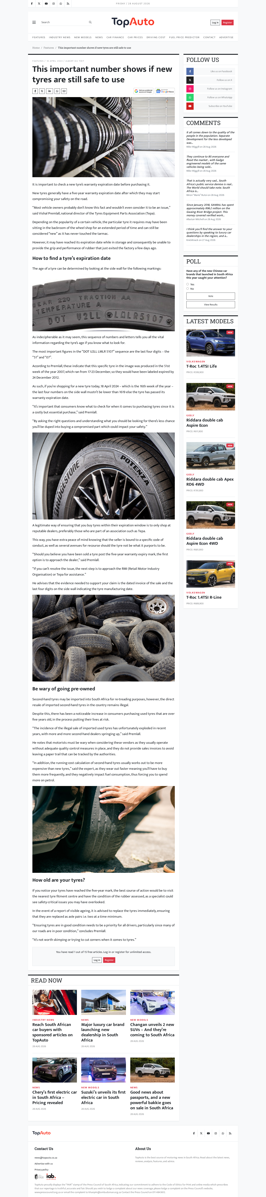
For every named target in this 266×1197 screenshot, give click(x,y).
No (192, 288)
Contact (209, 37)
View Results (211, 305)
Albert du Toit (75, 61)
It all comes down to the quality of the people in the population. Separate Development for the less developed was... (210, 137)
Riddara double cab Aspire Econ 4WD (204, 541)
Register (227, 22)
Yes (192, 284)
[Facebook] (31, 3)
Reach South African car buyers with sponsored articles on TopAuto (52, 1032)
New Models (83, 37)
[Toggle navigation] (34, 22)
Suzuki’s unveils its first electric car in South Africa (103, 1097)
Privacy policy (41, 1170)
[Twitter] (39, 3)
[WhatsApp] (60, 3)
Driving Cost (156, 37)
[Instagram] (53, 3)
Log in (215, 22)
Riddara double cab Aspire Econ (204, 423)
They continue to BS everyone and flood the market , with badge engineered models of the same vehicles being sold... (207, 162)
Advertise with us (44, 1164)
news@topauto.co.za (46, 1158)
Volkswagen (195, 361)
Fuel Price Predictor (184, 37)
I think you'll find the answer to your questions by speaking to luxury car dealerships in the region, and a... (209, 232)
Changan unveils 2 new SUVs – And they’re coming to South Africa (152, 1030)
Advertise (226, 37)
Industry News (60, 37)
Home (36, 47)
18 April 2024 (55, 61)
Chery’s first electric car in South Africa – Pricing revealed (54, 1097)
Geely (190, 415)
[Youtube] (46, 3)
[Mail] (64, 91)
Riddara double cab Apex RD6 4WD (210, 482)
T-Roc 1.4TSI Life (201, 366)
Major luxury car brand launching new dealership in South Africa (102, 1032)
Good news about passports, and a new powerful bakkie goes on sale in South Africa (151, 1100)
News (99, 37)
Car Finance (115, 37)
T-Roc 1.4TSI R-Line (203, 597)
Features (38, 37)
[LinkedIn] (67, 3)
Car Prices (135, 37)
